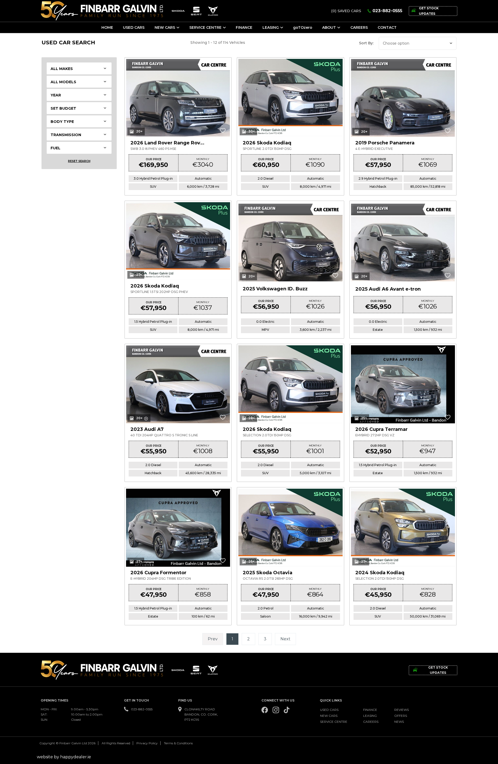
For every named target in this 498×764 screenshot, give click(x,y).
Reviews (401, 710)
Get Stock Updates (429, 11)
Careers (359, 27)
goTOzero (302, 27)
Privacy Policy (147, 743)
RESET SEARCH (79, 161)
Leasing (270, 27)
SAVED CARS (346, 11)
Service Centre (205, 27)
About (329, 27)
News (399, 722)
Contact (387, 27)
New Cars (165, 27)
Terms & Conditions (178, 743)
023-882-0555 (387, 10)
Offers (400, 716)
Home (107, 27)
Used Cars (133, 27)
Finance (244, 27)
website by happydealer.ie (64, 756)
